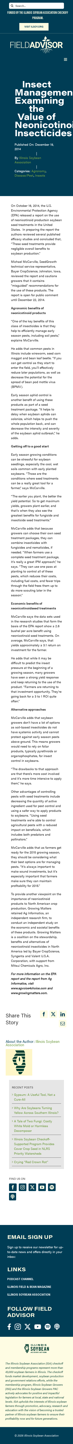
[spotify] (48, 1327)
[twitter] (27, 1327)
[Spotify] (52, 1187)
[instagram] (18, 1327)
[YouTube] (42, 1187)
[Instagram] (22, 1187)
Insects (40, 175)
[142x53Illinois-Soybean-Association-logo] (36, 1345)
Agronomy (38, 171)
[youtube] (37, 1327)
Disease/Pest (24, 175)
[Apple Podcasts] (12, 1196)
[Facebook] (44, 1014)
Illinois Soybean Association (28, 159)
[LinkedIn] (62, 1014)
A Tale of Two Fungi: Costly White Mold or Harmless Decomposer (33, 1126)
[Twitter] (32, 1187)
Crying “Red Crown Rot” (31, 1162)
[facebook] (9, 1327)
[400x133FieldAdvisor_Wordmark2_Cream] (36, 37)
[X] (53, 1014)
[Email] (62, 1023)
